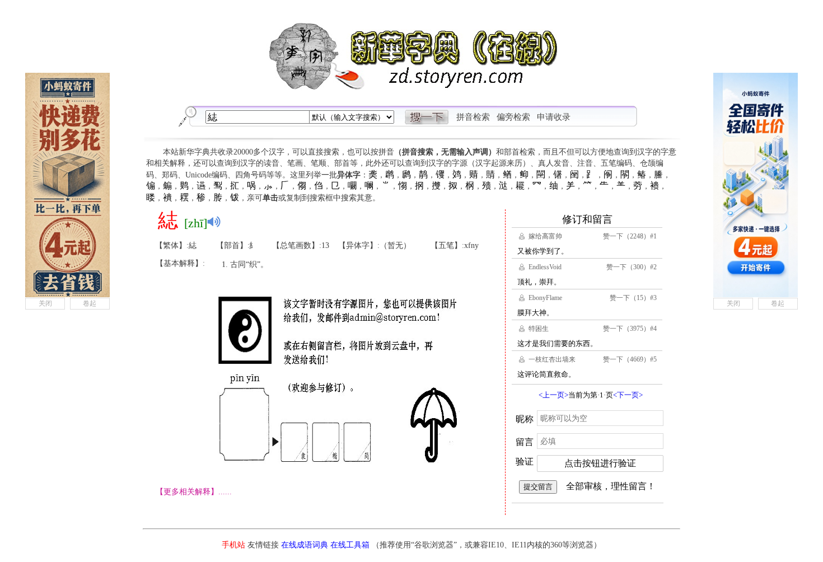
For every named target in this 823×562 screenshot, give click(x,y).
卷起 (89, 303)
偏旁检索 (513, 117)
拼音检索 (473, 117)
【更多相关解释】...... (194, 492)
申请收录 (554, 117)
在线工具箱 (350, 545)
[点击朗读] (214, 221)
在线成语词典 (304, 545)
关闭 (45, 303)
